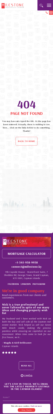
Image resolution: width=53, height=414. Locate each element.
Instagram (39, 283)
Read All (26, 365)
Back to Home (26, 141)
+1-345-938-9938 (26, 262)
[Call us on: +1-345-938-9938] (47, 12)
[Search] (41, 5)
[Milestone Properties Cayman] (12, 5)
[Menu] (49, 5)
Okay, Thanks (26, 410)
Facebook (13, 283)
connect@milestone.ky (26, 266)
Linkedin (26, 283)
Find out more (36, 406)
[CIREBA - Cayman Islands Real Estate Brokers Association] (26, 375)
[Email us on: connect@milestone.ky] (51, 12)
